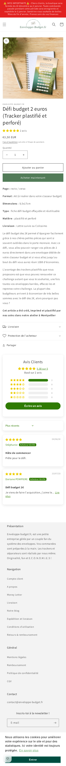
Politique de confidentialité (22, 673)
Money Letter (14, 594)
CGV (9, 681)
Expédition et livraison (20, 618)
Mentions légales (16, 657)
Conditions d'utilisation (20, 626)
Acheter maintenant (33, 177)
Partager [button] (11, 345)
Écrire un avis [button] (33, 406)
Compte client (15, 578)
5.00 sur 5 (42, 368)
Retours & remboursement (22, 634)
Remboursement (16, 665)
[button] (4, 24)
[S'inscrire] (55, 723)
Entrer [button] (33, 759)
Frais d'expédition (10, 142)
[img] (13, 439)
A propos (12, 586)
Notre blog (13, 610)
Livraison (12, 602)
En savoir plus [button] (28, 750)
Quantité (7, 147)
